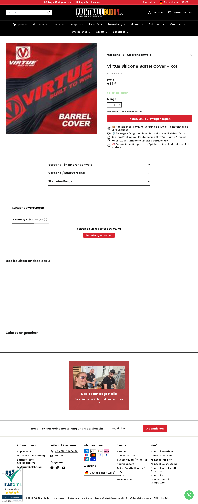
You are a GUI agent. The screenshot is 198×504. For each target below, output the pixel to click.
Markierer (39, 24)
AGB (156, 498)
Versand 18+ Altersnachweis (129, 55)
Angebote (77, 24)
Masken (136, 24)
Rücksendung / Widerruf (132, 459)
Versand (122, 451)
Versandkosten (133, 111)
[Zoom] (51, 88)
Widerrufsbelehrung (29, 467)
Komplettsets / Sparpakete (159, 481)
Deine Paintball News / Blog (131, 470)
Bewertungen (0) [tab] (23, 219)
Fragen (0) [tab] (41, 219)
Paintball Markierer (162, 451)
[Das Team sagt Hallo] (99, 377)
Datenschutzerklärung (31, 455)
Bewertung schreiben (99, 235)
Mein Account (125, 479)
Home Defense (79, 31)
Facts (120, 475)
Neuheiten (59, 24)
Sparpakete (20, 24)
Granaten (176, 24)
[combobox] (29, 12)
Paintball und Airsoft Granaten (163, 470)
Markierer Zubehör (161, 455)
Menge (111, 99)
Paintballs (155, 24)
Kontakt (165, 498)
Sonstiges (119, 31)
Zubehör (94, 24)
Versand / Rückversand (66, 173)
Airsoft (100, 31)
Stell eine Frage (60, 181)
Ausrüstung (115, 24)
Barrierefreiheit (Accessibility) (26, 461)
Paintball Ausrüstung (163, 464)
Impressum (24, 451)
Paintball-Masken (161, 459)
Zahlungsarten (126, 455)
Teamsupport (125, 464)
